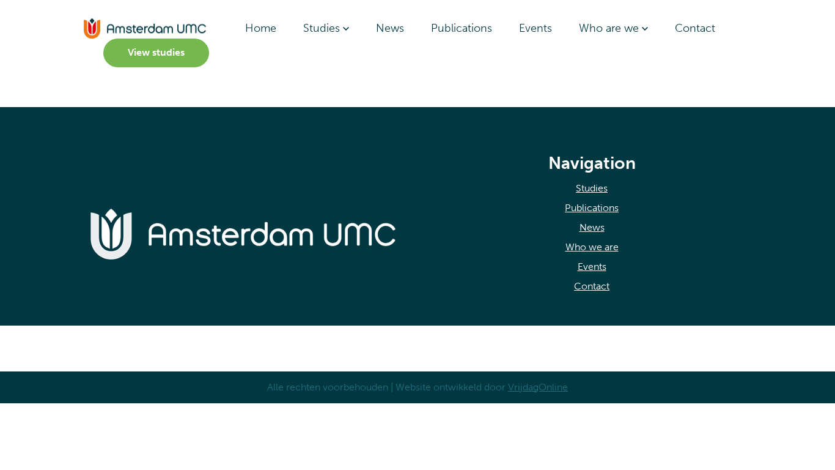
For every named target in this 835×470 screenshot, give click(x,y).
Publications (461, 28)
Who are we (610, 28)
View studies (156, 52)
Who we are (592, 247)
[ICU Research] (145, 28)
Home (260, 28)
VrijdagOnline (538, 387)
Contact (695, 28)
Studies (323, 28)
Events (535, 28)
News (390, 28)
